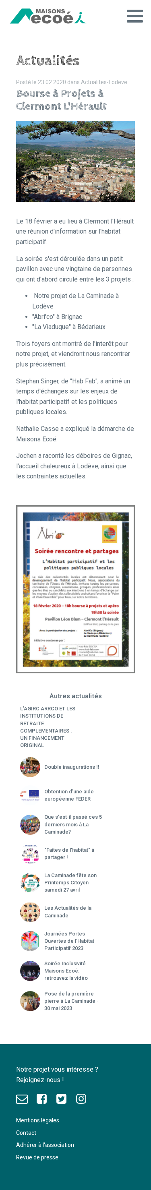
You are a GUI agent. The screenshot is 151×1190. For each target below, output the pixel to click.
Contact (26, 1133)
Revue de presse (37, 1157)
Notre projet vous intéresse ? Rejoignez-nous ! (58, 1075)
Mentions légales (37, 1120)
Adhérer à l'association (45, 1145)
